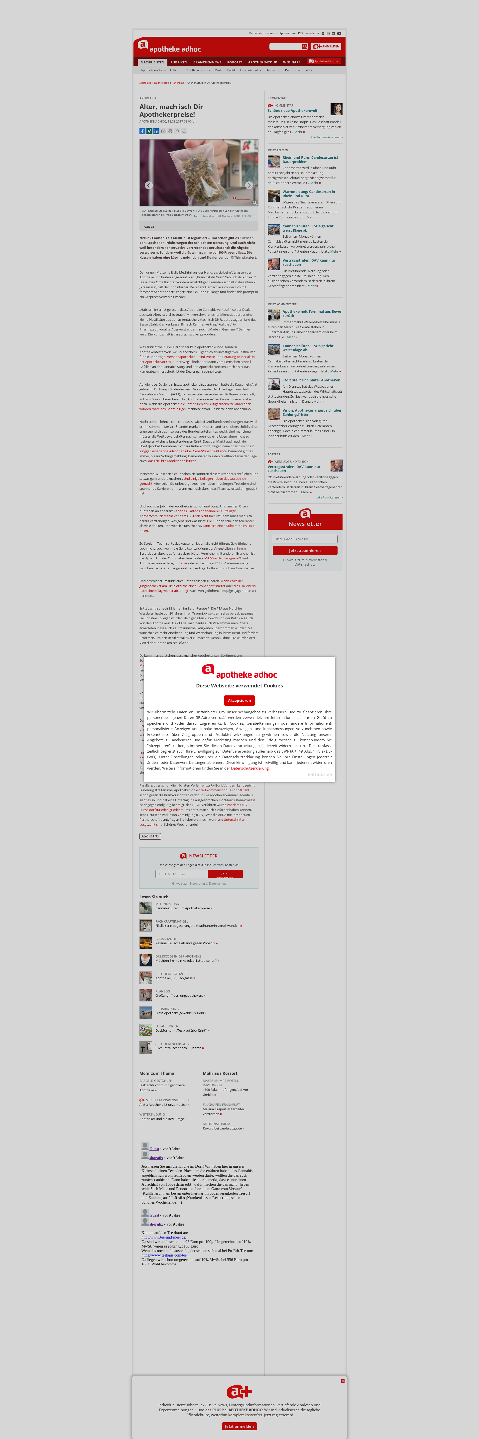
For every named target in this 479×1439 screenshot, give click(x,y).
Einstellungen (320, 775)
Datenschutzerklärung (250, 768)
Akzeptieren (239, 700)
